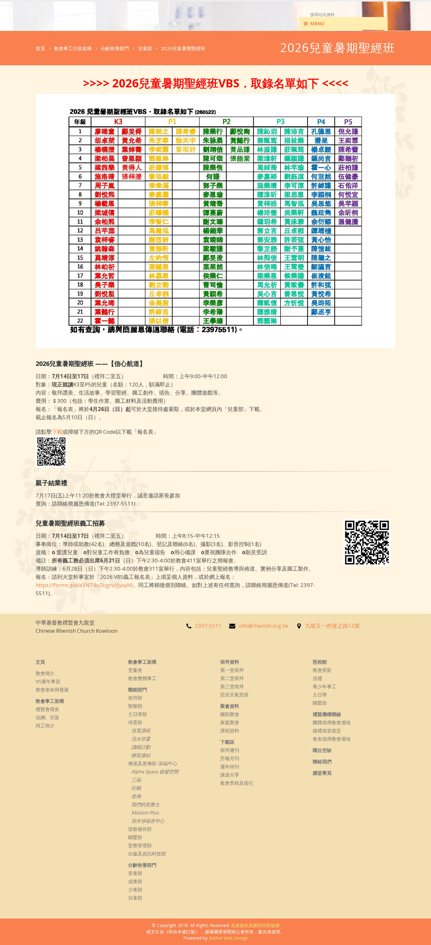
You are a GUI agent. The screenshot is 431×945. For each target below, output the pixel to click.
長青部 (135, 873)
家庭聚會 (229, 722)
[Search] (377, 14)
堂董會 (135, 670)
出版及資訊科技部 (147, 853)
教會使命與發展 (52, 689)
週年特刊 (229, 766)
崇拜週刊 (229, 750)
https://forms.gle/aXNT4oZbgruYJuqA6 (84, 585)
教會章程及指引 (236, 783)
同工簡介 (45, 725)
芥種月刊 (229, 758)
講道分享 (229, 775)
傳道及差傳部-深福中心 (152, 763)
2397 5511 (208, 625)
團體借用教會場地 (332, 722)
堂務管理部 (140, 845)
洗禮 (317, 678)
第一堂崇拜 (232, 670)
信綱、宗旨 (47, 717)
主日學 (320, 694)
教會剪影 (322, 670)
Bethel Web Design (228, 938)
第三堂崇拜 (232, 686)
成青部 (135, 881)
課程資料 (229, 730)
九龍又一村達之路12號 (332, 625)
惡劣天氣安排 (234, 694)
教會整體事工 (142, 678)
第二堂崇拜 (232, 678)
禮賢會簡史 (47, 709)
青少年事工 (324, 686)
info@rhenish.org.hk (263, 625)
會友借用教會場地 (332, 739)
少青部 (135, 889)
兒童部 (135, 898)
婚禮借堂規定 (327, 730)
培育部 (135, 722)
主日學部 (137, 714)
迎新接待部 (140, 829)
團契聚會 (229, 714)
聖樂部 (135, 706)
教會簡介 (45, 673)
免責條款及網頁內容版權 (255, 925)
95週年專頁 (48, 681)
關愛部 (135, 837)
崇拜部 (135, 698)
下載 (57, 431)
